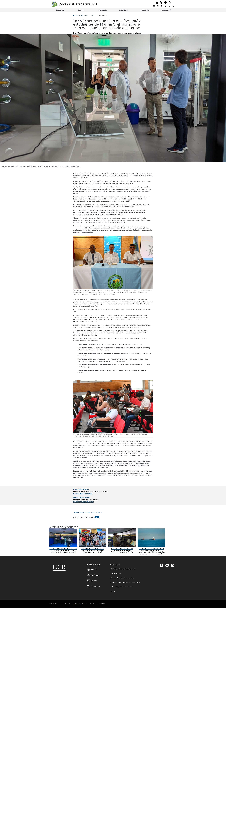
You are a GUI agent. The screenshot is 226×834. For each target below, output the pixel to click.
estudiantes (99, 512)
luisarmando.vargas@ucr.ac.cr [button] (83, 502)
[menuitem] (154, 6)
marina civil (83, 512)
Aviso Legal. (77, 604)
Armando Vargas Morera (81, 497)
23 (92, 15)
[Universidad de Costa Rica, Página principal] (74, 4)
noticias (81, 15)
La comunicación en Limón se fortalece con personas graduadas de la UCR (92, 550)
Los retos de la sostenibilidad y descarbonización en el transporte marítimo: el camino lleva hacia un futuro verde (151, 551)
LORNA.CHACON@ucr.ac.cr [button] (82, 493)
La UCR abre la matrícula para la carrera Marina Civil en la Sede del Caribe (122, 550)
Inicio (75, 15)
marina (93, 512)
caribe (88, 512)
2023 (86, 15)
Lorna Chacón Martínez (81, 489)
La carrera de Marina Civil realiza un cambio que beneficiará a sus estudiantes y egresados (63, 550)
